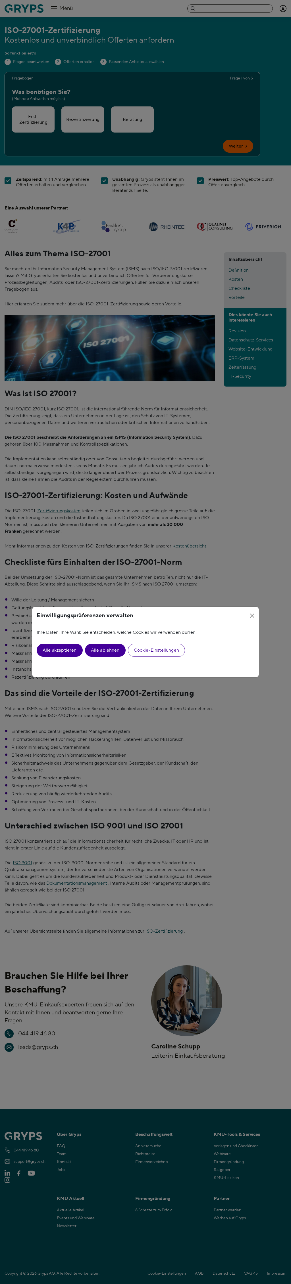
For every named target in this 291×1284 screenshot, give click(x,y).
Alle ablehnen (105, 650)
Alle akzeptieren (60, 650)
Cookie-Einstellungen (156, 650)
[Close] (252, 615)
